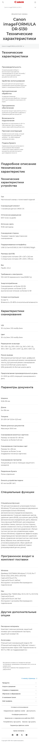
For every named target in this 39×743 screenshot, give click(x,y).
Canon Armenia (18, 731)
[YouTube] (26, 735)
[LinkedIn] (17, 735)
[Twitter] (22, 735)
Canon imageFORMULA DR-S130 (12, 46)
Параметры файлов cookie (19, 725)
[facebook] (12, 735)
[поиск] (3, 2)
